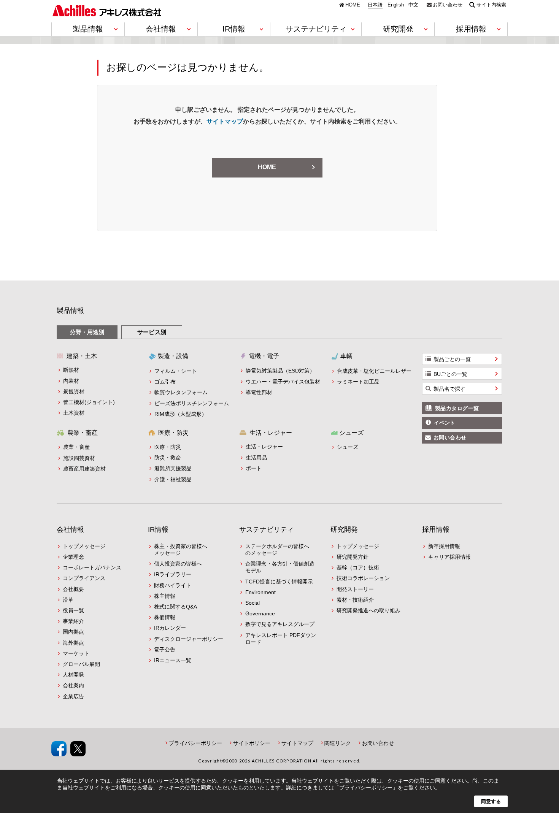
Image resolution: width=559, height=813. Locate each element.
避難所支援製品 (173, 468)
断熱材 (71, 370)
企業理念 (73, 557)
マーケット (76, 653)
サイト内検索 (491, 4)
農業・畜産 (76, 447)
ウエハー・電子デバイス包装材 (283, 382)
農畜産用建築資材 (84, 469)
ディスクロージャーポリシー (188, 639)
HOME (352, 4)
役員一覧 (73, 610)
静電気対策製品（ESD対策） (280, 371)
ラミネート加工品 (358, 382)
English (395, 5)
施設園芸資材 (79, 458)
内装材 (71, 381)
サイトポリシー (251, 743)
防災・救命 (167, 458)
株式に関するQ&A (175, 607)
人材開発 (73, 675)
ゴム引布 (165, 382)
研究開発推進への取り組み (368, 610)
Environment (260, 592)
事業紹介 (73, 621)
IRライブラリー (172, 574)
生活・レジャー (264, 447)
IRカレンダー (170, 628)
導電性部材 (259, 392)
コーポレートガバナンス (92, 567)
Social (252, 603)
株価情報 (164, 617)
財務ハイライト (172, 585)
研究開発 (344, 529)
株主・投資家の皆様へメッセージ (180, 549)
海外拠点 (73, 643)
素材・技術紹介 (355, 600)
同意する (491, 801)
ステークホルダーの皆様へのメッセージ (277, 549)
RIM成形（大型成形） (180, 414)
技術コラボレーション (363, 578)
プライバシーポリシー (195, 743)
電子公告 (164, 650)
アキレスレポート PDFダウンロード (280, 638)
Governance (260, 613)
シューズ (347, 447)
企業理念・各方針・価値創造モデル (279, 567)
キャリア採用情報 (449, 557)
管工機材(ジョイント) (89, 402)
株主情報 (164, 596)
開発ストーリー (355, 589)
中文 (413, 5)
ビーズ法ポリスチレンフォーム (191, 403)
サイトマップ (224, 121)
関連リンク (337, 743)
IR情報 (158, 529)
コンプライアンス (84, 578)
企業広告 (73, 696)
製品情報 (70, 310)
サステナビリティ (266, 529)
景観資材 (73, 391)
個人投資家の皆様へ (178, 564)
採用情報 (435, 529)
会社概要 (73, 589)
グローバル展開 (81, 664)
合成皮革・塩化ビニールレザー (374, 371)
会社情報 (70, 529)
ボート (254, 468)
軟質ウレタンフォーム (181, 392)
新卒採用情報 (444, 546)
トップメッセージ (84, 546)
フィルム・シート (175, 371)
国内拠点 (73, 632)
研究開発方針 (352, 557)
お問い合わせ (447, 4)
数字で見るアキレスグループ (279, 624)
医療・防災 (167, 447)
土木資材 (73, 413)
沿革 (68, 600)
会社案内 (73, 685)
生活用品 (256, 458)
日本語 (375, 5)
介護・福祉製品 (173, 479)
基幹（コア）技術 (358, 567)
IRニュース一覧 (172, 660)
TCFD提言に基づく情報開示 (279, 581)
